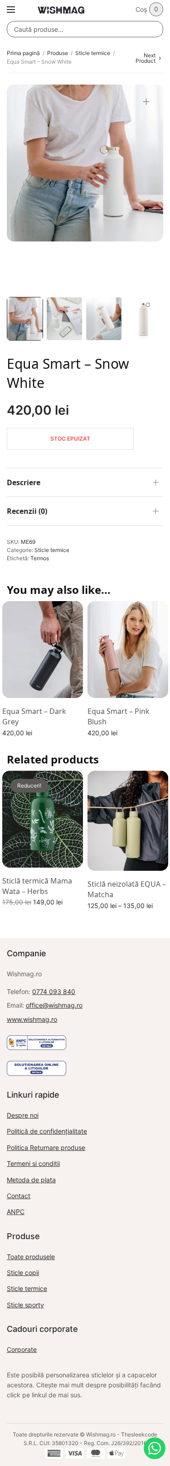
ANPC (15, 1211)
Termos (39, 558)
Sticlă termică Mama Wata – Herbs (37, 886)
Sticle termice (92, 53)
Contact (18, 1196)
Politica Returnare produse (46, 1147)
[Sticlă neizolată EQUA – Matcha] (127, 821)
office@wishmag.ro (54, 1005)
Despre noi (23, 1115)
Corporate (22, 1349)
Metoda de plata (31, 1180)
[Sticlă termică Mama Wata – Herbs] (42, 819)
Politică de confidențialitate (47, 1131)
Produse (57, 53)
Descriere (23, 482)
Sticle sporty (25, 1305)
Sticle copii (23, 1272)
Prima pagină (23, 53)
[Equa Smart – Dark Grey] (42, 649)
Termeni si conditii (33, 1163)
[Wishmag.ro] (61, 10)
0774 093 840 (53, 991)
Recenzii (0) (27, 511)
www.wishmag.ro (32, 1019)
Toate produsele (31, 1256)
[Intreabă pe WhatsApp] (154, 1448)
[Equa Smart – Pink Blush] (127, 649)
